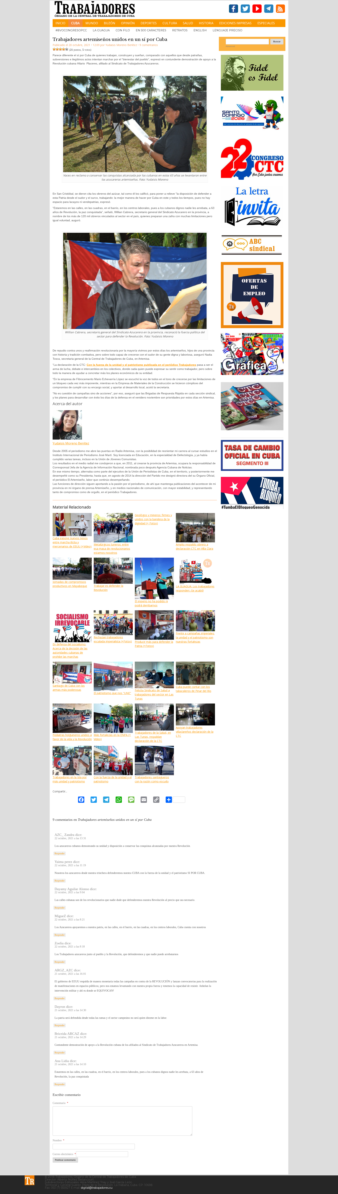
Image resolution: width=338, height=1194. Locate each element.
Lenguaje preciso (227, 30)
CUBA (75, 23)
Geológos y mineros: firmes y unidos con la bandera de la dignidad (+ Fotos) (153, 519)
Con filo (123, 30)
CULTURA (170, 23)
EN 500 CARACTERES (151, 30)
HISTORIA (206, 23)
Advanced (230, 46)
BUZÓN (109, 23)
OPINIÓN (128, 23)
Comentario (60, 1103)
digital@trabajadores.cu (96, 1187)
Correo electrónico (64, 1154)
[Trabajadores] (29, 1180)
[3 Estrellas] (60, 49)
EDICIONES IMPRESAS (235, 23)
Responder (60, 853)
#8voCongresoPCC (71, 30)
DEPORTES (149, 23)
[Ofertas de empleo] (252, 295)
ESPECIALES (266, 23)
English (200, 30)
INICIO (60, 23)
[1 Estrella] (54, 49)
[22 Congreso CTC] (252, 178)
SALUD (188, 23)
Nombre (58, 1140)
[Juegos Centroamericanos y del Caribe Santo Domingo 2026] (252, 131)
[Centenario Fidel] (252, 89)
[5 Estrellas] (66, 49)
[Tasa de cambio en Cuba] (252, 469)
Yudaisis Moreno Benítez (71, 443)
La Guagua (101, 30)
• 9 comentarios (148, 45)
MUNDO (91, 23)
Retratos (180, 30)
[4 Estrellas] (63, 49)
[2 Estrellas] (57, 49)
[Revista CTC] (252, 430)
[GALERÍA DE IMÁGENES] (252, 373)
